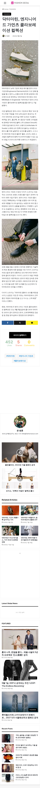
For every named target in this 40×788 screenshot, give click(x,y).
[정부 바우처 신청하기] (32, 323)
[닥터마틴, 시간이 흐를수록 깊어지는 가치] (10, 510)
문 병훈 (7, 36)
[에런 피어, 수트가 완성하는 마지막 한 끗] (8, 768)
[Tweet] (20, 323)
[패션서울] (20, 3)
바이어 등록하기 (20, 335)
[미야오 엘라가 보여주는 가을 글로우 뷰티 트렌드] (8, 748)
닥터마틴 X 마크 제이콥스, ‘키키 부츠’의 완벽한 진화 (10, 540)
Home (6, 9)
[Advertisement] (20, 390)
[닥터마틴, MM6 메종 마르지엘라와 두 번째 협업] (29, 531)
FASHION (12, 9)
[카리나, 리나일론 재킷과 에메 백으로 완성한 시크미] (8, 778)
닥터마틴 (11, 356)
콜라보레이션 (20, 361)
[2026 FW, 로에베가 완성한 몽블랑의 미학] (8, 758)
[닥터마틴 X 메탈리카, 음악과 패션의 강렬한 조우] (29, 510)
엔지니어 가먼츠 (26, 356)
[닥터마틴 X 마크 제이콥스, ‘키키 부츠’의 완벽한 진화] (10, 531)
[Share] (8, 323)
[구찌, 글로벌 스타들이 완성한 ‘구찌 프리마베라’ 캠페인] (8, 738)
